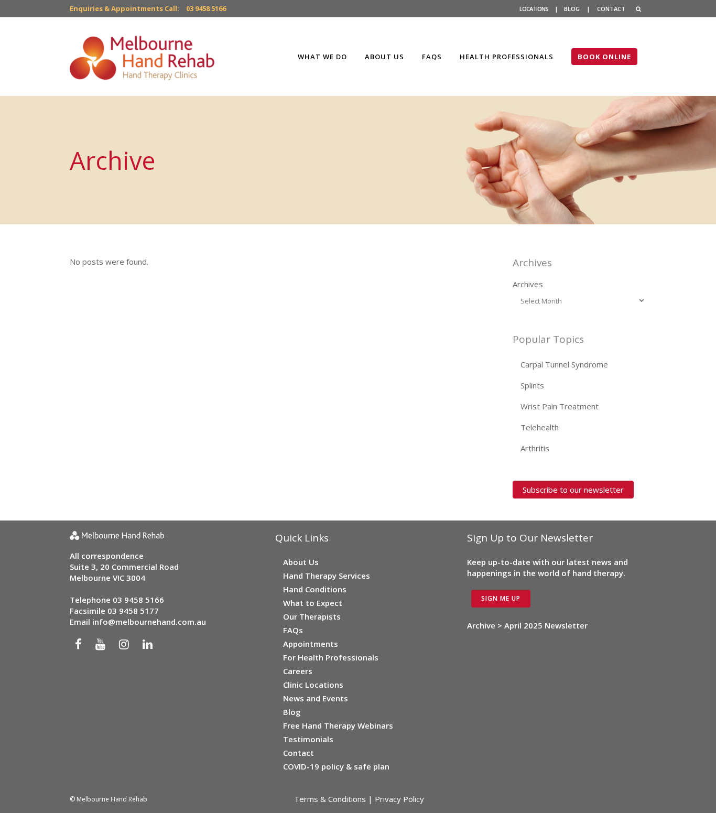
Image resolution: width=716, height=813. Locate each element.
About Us (301, 562)
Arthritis (534, 448)
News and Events (315, 698)
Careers (297, 671)
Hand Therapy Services (326, 575)
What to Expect (312, 603)
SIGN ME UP (500, 598)
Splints (532, 385)
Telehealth (539, 427)
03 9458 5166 (206, 8)
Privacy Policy (399, 799)
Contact (298, 752)
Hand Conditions (314, 589)
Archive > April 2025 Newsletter (527, 625)
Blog (292, 712)
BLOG (572, 9)
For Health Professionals (330, 657)
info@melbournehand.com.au (149, 621)
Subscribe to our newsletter (573, 489)
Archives (528, 284)
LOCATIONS (533, 9)
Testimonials (308, 739)
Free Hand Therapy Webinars (338, 725)
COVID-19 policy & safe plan (336, 766)
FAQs (293, 630)
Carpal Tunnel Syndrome (564, 364)
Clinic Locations (313, 684)
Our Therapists (312, 616)
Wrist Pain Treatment (559, 406)
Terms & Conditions (330, 799)
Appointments (310, 643)
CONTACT (611, 9)
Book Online (604, 56)
